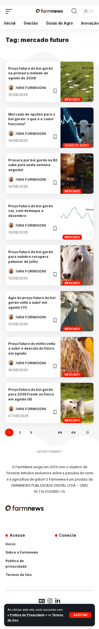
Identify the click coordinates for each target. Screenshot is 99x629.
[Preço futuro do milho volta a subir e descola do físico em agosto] (77, 357)
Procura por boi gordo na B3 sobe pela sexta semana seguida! (32, 165)
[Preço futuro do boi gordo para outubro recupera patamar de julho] (77, 265)
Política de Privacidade (27, 615)
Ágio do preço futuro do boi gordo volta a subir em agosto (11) (32, 303)
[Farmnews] (49, 11)
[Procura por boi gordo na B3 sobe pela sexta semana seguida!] (77, 173)
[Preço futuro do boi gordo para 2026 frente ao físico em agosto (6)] (77, 403)
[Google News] (41, 601)
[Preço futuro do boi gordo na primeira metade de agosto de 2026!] (77, 82)
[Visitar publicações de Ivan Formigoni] (11, 87)
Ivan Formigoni (31, 87)
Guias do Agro (77, 145)
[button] (80, 615)
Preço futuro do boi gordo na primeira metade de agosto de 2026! (30, 73)
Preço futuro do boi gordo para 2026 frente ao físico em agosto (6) (31, 394)
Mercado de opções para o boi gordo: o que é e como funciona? (31, 119)
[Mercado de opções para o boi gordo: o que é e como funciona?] (77, 128)
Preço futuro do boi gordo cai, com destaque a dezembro (30, 211)
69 (73, 432)
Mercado (72, 99)
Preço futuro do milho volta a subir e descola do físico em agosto (31, 348)
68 (60, 432)
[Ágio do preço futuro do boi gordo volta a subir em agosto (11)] (77, 311)
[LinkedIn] (58, 601)
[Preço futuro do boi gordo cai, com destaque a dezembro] (77, 219)
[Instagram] (50, 601)
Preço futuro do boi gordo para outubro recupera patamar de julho (30, 257)
